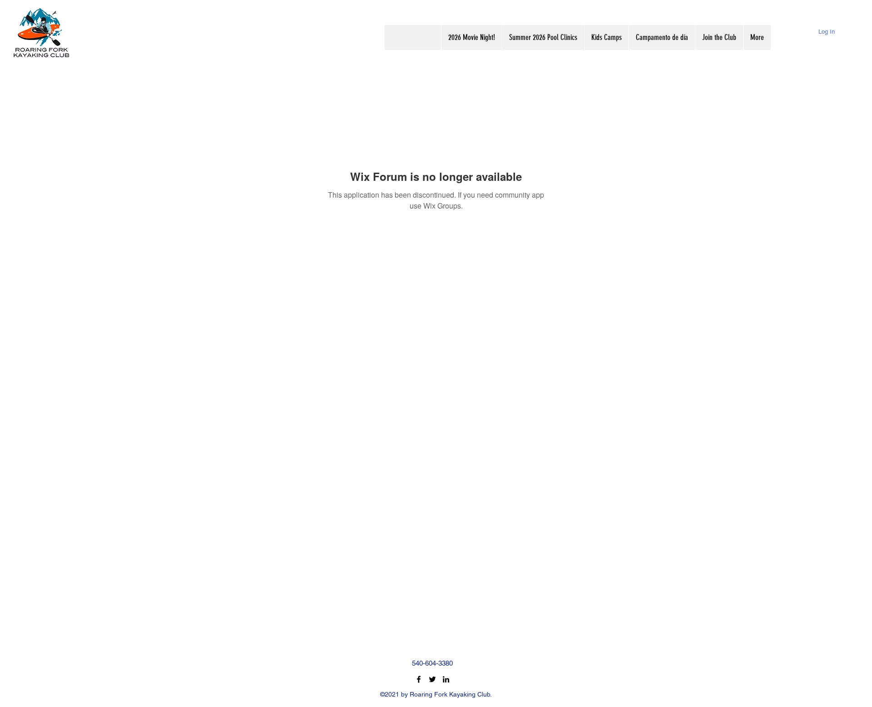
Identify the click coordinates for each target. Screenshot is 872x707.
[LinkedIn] (446, 679)
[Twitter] (432, 679)
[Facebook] (418, 679)
